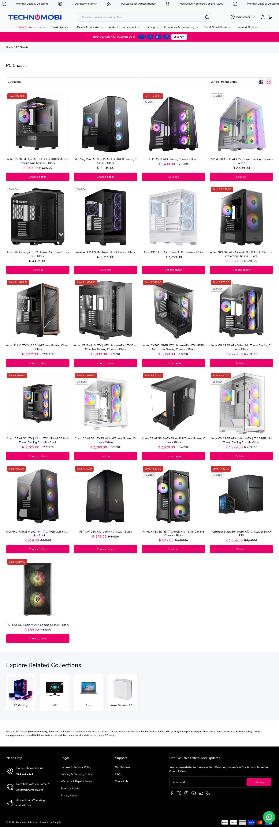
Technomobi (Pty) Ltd (27, 822)
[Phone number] (208, 793)
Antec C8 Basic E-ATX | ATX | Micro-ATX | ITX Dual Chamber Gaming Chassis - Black (105, 347)
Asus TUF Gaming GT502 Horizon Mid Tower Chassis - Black (37, 254)
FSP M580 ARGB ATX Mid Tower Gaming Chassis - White (241, 161)
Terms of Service (70, 788)
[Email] (201, 793)
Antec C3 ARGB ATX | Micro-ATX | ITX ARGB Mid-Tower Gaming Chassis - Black (38, 440)
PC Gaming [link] (21, 705)
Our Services (122, 767)
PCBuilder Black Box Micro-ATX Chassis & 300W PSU (241, 533)
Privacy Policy (69, 795)
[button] (242, 17)
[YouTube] (193, 793)
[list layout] (261, 81)
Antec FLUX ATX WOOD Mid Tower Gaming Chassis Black (37, 347)
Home (9, 47)
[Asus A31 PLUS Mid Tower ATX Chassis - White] (173, 217)
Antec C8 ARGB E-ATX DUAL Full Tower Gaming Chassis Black (173, 440)
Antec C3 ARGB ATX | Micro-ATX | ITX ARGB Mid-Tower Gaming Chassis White (241, 440)
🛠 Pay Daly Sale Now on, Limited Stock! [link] (130, 37)
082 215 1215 (24, 774)
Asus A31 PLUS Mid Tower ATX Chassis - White (173, 252)
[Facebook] (172, 793)
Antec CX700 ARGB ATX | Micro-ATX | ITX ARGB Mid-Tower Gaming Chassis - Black (173, 347)
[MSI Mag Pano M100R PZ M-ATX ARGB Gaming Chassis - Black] (105, 124)
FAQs (118, 774)
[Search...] (207, 17)
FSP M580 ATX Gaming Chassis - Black (173, 159)
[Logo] (34, 17)
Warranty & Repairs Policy (76, 781)
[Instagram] (186, 793)
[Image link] (20, 692)
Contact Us (121, 781)
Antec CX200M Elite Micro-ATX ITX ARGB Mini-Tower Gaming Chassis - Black (38, 161)
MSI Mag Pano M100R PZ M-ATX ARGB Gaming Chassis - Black (105, 161)
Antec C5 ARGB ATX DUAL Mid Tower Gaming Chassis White (105, 440)
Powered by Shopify (50, 822)
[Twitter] (179, 793)
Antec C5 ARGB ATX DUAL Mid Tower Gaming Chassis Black (241, 347)
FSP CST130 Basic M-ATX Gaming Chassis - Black (37, 625)
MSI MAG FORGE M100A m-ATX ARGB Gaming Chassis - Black (37, 533)
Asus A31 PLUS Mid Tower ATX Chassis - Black (105, 252)
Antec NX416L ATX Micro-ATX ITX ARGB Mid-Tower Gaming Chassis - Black (241, 254)
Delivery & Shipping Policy (76, 774)
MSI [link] (54, 705)
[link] (32, 27)
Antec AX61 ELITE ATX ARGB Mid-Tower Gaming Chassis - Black (173, 533)
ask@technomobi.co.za (29, 790)
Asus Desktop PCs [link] (122, 705)
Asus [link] (89, 705)
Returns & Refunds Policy (76, 767)
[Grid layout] (268, 81)
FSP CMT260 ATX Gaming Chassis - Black (105, 531)
